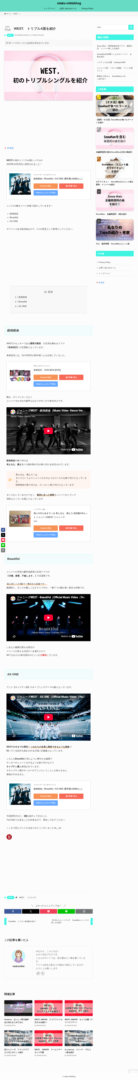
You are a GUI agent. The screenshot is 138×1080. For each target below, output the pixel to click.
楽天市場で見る (71, 186)
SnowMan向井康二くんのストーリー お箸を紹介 (114, 55)
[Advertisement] (48, 123)
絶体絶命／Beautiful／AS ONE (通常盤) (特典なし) (58, 179)
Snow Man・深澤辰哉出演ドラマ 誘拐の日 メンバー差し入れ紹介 (114, 47)
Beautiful (22, 302)
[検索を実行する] (131, 27)
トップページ (104, 273)
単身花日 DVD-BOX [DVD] (47, 370)
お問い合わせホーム (107, 268)
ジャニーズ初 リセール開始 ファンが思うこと (115, 69)
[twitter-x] (42, 973)
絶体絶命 (22, 297)
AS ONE (22, 306)
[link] (38, 973)
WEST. (10, 35)
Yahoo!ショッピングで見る (46, 193)
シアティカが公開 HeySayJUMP (111, 62)
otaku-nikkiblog (69, 3)
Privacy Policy (105, 262)
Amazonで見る (45, 186)
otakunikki (19, 966)
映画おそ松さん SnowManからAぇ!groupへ (111, 77)
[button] (13, 911)
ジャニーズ (32, 897)
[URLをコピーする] (84, 911)
